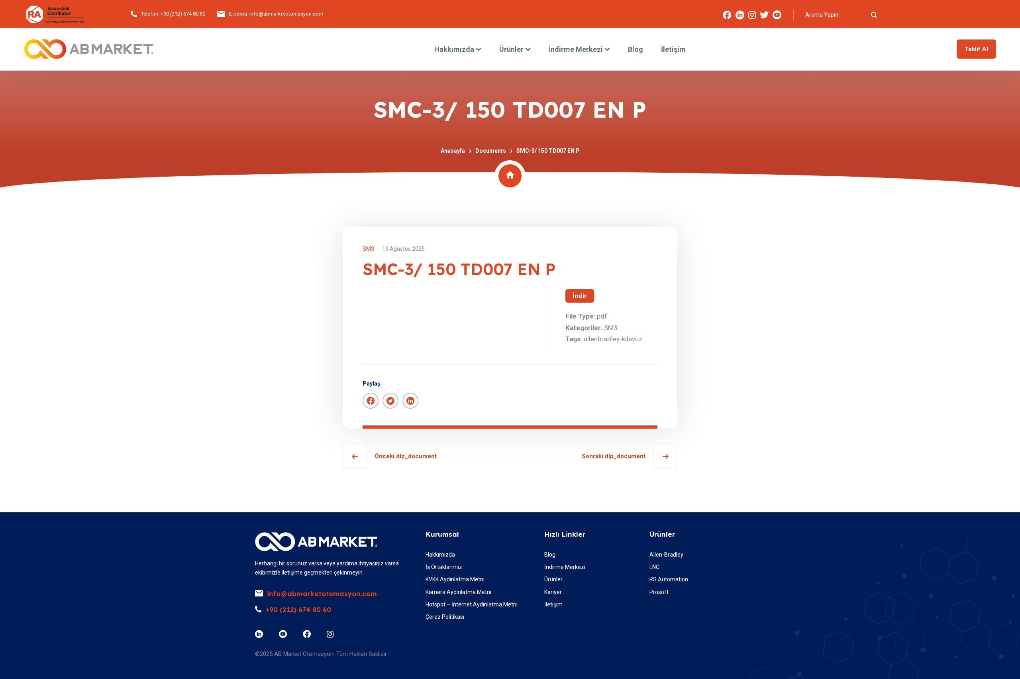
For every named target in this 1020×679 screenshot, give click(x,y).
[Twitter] (390, 401)
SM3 (368, 249)
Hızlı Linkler (564, 534)
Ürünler (662, 534)
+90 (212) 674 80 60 (183, 14)
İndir (580, 296)
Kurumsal (442, 534)
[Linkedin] (410, 401)
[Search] (874, 15)
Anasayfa (453, 151)
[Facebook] (371, 401)
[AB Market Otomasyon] (88, 49)
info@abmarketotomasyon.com (286, 14)
